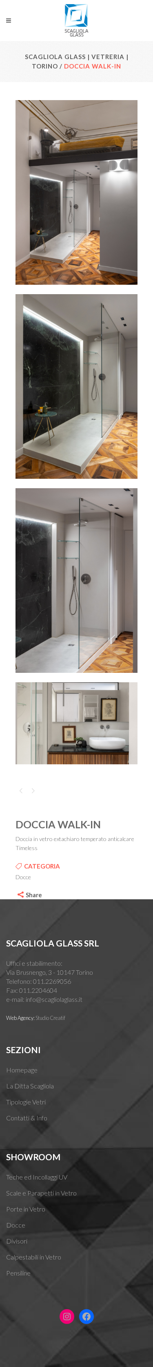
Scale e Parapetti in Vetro (41, 1193)
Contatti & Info (26, 1118)
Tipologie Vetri (26, 1102)
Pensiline (18, 1273)
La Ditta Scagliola (30, 1086)
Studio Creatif (50, 1018)
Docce (15, 1225)
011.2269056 (52, 981)
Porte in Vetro (25, 1209)
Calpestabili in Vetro (33, 1257)
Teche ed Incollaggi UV (36, 1177)
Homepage (22, 1070)
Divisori (16, 1241)
